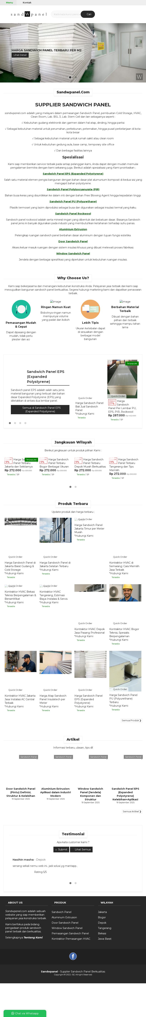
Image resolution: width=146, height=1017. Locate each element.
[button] (4, 14)
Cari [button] (88, 14)
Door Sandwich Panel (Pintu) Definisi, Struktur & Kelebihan (20, 792)
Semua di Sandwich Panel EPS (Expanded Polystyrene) (41, 409)
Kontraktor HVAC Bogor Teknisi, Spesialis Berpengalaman (124, 633)
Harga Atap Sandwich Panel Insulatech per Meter (53, 699)
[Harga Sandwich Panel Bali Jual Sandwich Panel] (89, 381)
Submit (62, 849)
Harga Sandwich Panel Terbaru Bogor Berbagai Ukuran (54, 463)
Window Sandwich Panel (67, 928)
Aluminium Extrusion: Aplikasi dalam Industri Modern (55, 792)
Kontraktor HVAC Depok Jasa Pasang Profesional (89, 631)
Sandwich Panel (28, 757)
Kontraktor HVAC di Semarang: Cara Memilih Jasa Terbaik (124, 566)
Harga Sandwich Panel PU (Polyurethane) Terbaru (123, 698)
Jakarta (102, 912)
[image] (29, 14)
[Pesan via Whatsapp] (110, 362)
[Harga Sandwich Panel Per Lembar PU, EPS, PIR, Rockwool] (122, 379)
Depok (102, 922)
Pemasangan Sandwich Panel (70, 933)
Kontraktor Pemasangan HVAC (71, 938)
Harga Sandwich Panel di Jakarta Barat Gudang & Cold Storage (20, 566)
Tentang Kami (33, 937)
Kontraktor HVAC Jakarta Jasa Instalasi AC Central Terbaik (20, 699)
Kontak (26, 2)
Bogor (102, 917)
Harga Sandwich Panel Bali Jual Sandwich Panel (89, 406)
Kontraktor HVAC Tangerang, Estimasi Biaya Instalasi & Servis (53, 595)
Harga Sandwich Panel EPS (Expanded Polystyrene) (88, 699)
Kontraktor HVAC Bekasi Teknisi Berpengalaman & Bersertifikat (20, 595)
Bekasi (102, 933)
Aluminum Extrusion (64, 917)
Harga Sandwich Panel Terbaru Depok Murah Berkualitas (90, 463)
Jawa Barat (104, 938)
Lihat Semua (82, 849)
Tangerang (104, 928)
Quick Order (85, 398)
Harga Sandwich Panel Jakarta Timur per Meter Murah (89, 528)
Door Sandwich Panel (65, 922)
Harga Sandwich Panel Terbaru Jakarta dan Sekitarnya (19, 463)
